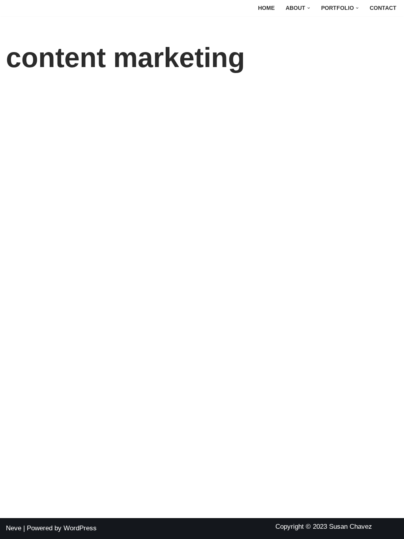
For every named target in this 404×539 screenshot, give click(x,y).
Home (266, 8)
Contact (383, 8)
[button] (308, 8)
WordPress (80, 528)
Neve (13, 528)
